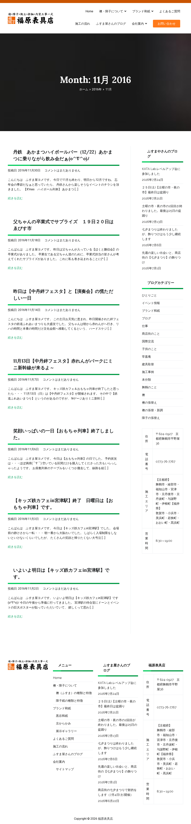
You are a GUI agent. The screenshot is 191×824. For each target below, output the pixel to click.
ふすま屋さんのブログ (111, 23)
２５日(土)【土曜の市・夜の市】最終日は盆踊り (161, 190)
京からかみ (63, 723)
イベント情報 (151, 303)
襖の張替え (149, 402)
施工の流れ (82, 23)
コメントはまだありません (62, 170)
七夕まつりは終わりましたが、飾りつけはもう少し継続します (161, 234)
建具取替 (148, 364)
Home (89, 11)
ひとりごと (149, 295)
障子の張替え (151, 418)
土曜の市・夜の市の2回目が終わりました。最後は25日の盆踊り (162, 210)
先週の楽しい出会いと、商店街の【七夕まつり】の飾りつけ (161, 257)
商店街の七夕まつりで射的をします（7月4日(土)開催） (117, 792)
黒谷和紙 (62, 716)
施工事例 (148, 372)
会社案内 (138, 23)
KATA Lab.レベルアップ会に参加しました (161, 171)
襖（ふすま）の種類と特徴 (74, 693)
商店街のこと (151, 333)
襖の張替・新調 (152, 410)
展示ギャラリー (66, 731)
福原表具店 (105, 818)
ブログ (146, 318)
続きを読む (15, 198)
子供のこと (149, 349)
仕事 (145, 326)
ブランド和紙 (151, 310)
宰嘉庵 (146, 356)
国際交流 (148, 341)
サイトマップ (65, 769)
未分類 (146, 379)
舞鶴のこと (149, 387)
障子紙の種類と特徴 (69, 700)
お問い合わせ (167, 23)
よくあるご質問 (169, 11)
